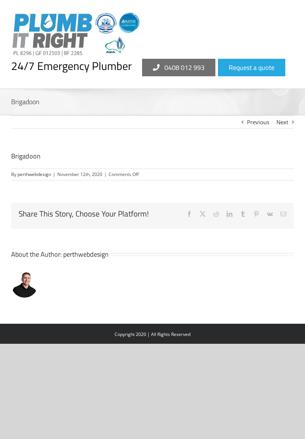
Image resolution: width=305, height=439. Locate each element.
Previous (258, 122)
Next (282, 122)
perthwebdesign (34, 174)
